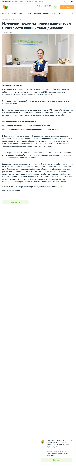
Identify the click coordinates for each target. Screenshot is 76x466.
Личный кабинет (68, 1)
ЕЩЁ (59, 13)
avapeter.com (33, 1)
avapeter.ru (24, 1)
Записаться (67, 7)
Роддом (46, 13)
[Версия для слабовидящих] (72, 1)
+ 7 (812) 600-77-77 (43, 6)
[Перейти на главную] (5, 7)
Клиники (37, 13)
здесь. (60, 187)
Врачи (29, 13)
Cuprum (40, 1)
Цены (14, 13)
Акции (21, 13)
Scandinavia (15, 1)
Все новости (15, 202)
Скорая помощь (64, 1)
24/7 (53, 13)
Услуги (5, 13)
